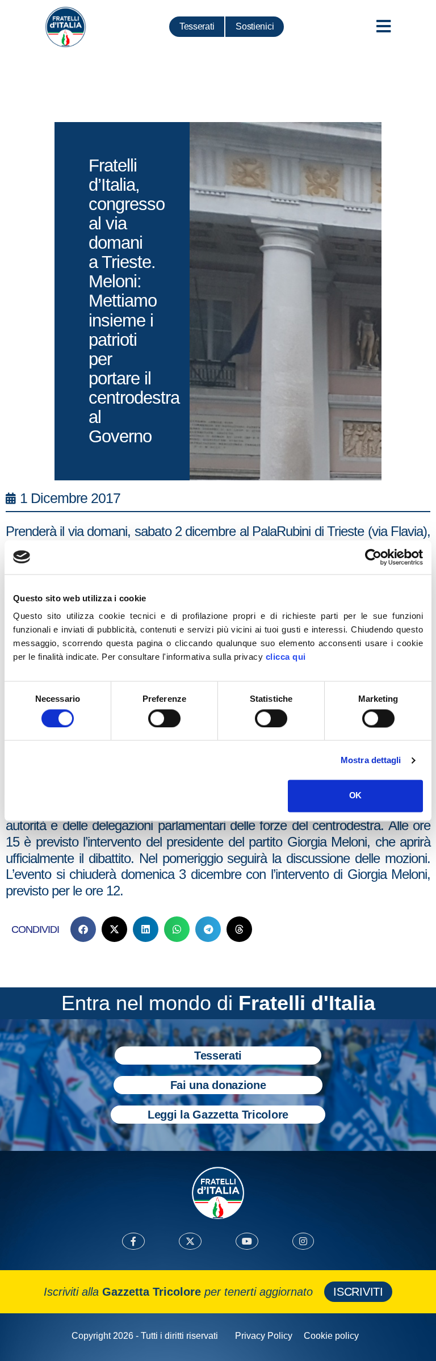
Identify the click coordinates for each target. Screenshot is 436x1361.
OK (355, 796)
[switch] (164, 718)
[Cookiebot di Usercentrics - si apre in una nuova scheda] (373, 557)
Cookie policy (331, 1336)
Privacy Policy (263, 1336)
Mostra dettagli (371, 760)
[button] (83, 929)
